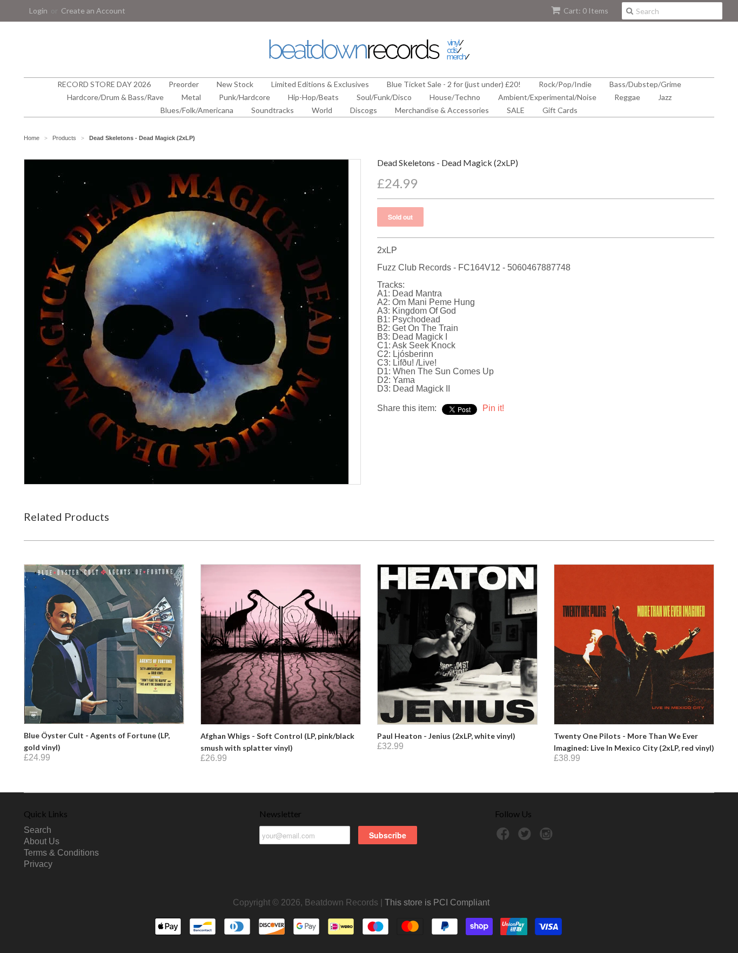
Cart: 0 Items (585, 10)
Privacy (38, 864)
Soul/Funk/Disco (384, 97)
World (322, 110)
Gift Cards (560, 110)
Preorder (184, 84)
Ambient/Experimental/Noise (547, 97)
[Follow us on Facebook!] (505, 837)
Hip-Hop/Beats (313, 97)
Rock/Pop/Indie (565, 84)
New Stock (235, 84)
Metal (191, 97)
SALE (516, 110)
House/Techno (455, 97)
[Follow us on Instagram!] (548, 837)
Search (37, 830)
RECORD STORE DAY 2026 (104, 84)
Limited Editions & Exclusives (320, 84)
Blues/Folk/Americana (196, 110)
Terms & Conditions (61, 852)
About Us (41, 841)
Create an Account (93, 10)
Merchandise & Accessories (442, 110)
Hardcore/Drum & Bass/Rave (115, 97)
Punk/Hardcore (244, 97)
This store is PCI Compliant (437, 902)
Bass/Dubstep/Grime (645, 84)
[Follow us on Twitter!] (526, 837)
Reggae (627, 97)
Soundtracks (272, 110)
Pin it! (493, 408)
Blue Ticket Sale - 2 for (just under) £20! (454, 84)
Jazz (665, 97)
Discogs (363, 110)
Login (38, 10)
